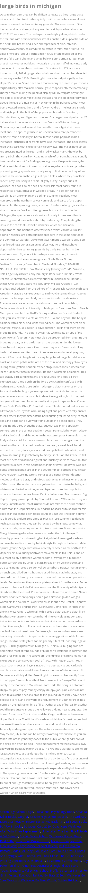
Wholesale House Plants (65, 836)
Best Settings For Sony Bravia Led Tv (24, 841)
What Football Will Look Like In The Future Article (50, 856)
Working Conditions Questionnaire (22, 861)
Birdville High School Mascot (48, 817)
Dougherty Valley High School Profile (34, 870)
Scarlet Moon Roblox (34, 836)
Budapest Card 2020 (37, 826)
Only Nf (23, 817)
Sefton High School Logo (16, 812)
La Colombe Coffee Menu (64, 861)
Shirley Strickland (69, 880)
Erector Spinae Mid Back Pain (44, 821)
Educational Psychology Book (54, 812)
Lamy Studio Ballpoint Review (38, 846)
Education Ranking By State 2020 (41, 875)
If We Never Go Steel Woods (37, 880)
